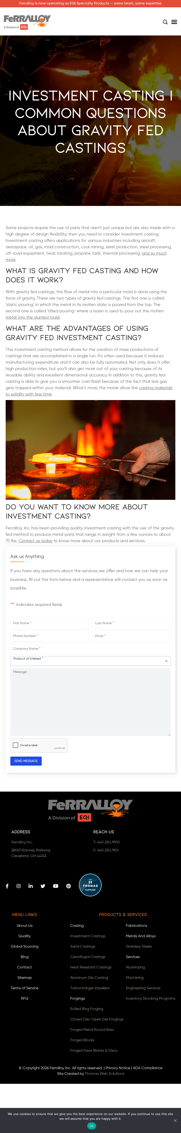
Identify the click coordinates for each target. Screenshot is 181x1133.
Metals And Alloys (141, 936)
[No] (175, 1120)
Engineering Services (143, 988)
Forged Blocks (82, 1040)
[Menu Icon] (174, 23)
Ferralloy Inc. (60, 1068)
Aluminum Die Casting (89, 978)
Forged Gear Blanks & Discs (93, 1051)
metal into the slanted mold (32, 317)
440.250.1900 (108, 842)
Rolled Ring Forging (86, 1009)
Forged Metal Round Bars (92, 1030)
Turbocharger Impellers (90, 988)
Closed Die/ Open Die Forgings (96, 1019)
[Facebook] (7, 886)
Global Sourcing (24, 947)
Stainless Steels (139, 947)
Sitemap (24, 978)
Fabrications (136, 926)
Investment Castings (87, 936)
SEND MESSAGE (26, 761)
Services (133, 957)
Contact (24, 967)
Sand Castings (82, 947)
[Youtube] (55, 886)
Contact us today (36, 541)
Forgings (77, 999)
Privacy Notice (118, 1068)
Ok (92, 1126)
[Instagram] (18, 886)
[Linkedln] (31, 886)
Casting (77, 926)
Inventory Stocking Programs (150, 999)
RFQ (24, 999)
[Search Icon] (165, 22)
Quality (24, 936)
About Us (25, 926)
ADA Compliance (147, 1068)
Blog (25, 957)
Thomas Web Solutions (104, 1074)
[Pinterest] (68, 886)
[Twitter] (43, 886)
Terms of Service (24, 988)
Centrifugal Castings (87, 957)
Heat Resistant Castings (90, 967)
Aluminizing (135, 967)
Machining (135, 978)
